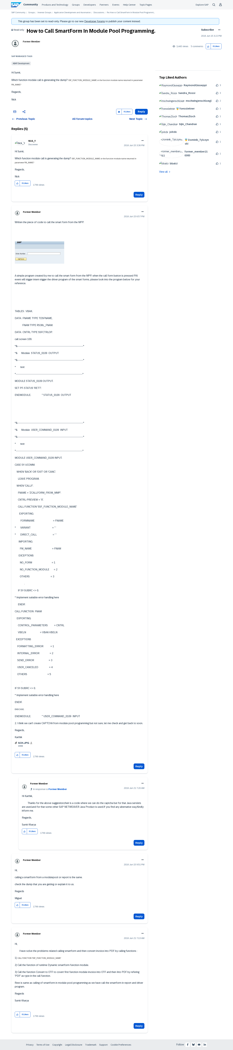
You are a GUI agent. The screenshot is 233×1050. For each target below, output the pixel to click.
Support (103, 1044)
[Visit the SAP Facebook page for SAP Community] (187, 1044)
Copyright (57, 1044)
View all (163, 171)
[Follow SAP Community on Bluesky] (193, 1044)
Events (115, 4)
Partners (104, 4)
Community (30, 4)
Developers (90, 4)
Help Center (129, 4)
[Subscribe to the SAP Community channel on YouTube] (199, 1044)
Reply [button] (141, 111)
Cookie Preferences (121, 1044)
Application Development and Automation (72, 13)
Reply (139, 194)
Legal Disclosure (73, 1044)
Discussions (99, 13)
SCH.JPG (23, 743)
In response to (50, 789)
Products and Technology (55, 4)
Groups (76, 4)
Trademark (90, 1044)
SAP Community (18, 13)
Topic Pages (145, 4)
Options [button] (218, 30)
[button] (208, 46)
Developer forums (94, 21)
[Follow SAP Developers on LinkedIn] (205, 1044)
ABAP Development (21, 63)
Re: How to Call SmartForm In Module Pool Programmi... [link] (131, 13)
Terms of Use (42, 1044)
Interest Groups (44, 13)
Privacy (29, 1044)
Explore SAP (202, 4)
